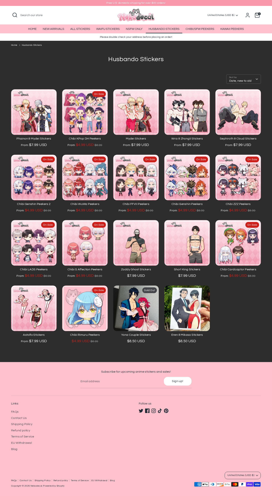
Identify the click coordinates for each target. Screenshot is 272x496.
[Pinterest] (166, 411)
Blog (14, 449)
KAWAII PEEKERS (232, 28)
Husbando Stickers (32, 45)
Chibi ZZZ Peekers (238, 204)
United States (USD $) (220, 15)
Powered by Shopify (53, 486)
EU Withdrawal (21, 442)
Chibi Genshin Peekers (187, 204)
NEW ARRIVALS (53, 28)
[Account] (247, 15)
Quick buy (34, 128)
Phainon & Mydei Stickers (33, 138)
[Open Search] (15, 15)
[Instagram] (153, 411)
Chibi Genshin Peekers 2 (34, 204)
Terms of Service (22, 436)
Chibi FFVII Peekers (136, 204)
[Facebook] (147, 411)
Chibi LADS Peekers (34, 269)
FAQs (15, 411)
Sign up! (177, 381)
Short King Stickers (187, 269)
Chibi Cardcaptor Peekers (238, 269)
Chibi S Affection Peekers (85, 269)
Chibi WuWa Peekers (84, 204)
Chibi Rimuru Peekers (85, 334)
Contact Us (19, 418)
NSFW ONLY (134, 28)
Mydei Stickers (136, 138)
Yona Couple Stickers (136, 334)
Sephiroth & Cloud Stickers (238, 138)
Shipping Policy (21, 424)
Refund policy (20, 430)
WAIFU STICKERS (108, 28)
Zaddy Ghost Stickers (136, 269)
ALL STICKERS (80, 28)
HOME (32, 28)
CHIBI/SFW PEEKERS (200, 28)
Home (14, 45)
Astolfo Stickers (34, 334)
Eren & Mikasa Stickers (187, 334)
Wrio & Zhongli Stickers (187, 138)
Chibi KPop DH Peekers (85, 138)
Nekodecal (36, 486)
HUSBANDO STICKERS (164, 28)
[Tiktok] (160, 411)
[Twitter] (141, 411)
